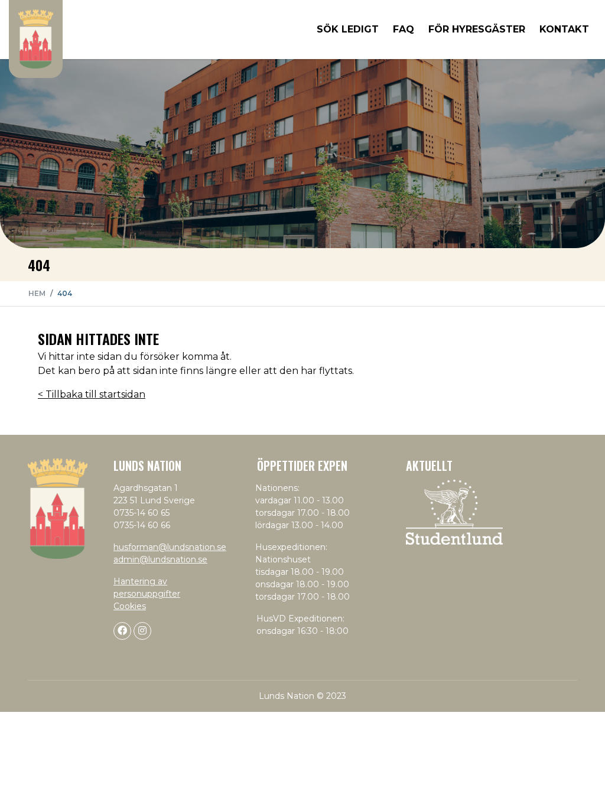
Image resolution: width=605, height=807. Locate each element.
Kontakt (564, 29)
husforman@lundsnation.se (169, 547)
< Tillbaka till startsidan (91, 394)
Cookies (129, 606)
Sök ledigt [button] (348, 29)
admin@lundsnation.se (160, 559)
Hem (36, 293)
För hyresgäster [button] (476, 29)
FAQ (403, 29)
